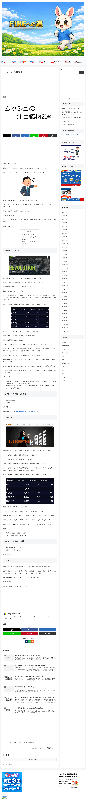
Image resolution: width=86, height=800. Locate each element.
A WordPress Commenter (76, 134)
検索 (62, 70)
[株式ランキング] (78, 61)
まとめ (24, 243)
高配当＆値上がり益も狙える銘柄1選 (72, 117)
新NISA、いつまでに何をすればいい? (72, 108)
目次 (28, 231)
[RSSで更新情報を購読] (32, 641)
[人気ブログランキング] (68, 61)
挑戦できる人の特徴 (67, 121)
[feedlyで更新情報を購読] (29, 641)
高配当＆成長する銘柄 (68, 124)
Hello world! (64, 134)
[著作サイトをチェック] (26, 641)
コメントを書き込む (30, 760)
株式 (5, 623)
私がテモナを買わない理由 (29, 241)
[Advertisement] (30, 83)
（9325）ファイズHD (28, 234)
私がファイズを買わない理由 (30, 237)
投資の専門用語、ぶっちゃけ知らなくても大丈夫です (72, 113)
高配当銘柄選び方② (33, 411)
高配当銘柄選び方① (21, 411)
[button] (52, 135)
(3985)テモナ (26, 239)
